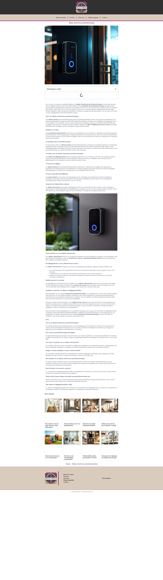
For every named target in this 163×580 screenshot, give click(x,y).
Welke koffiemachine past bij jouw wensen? (90, 456)
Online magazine (93, 17)
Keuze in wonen (61, 17)
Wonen (68, 464)
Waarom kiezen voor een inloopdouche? (72, 424)
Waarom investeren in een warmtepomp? (52, 456)
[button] (115, 89)
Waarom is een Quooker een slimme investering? (109, 456)
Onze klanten (106, 478)
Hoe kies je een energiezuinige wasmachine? (68, 457)
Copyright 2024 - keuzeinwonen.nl (82, 491)
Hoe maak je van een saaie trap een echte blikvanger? (52, 425)
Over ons (81, 17)
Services (72, 17)
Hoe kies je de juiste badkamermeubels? (89, 424)
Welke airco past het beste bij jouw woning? (109, 424)
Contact (104, 17)
